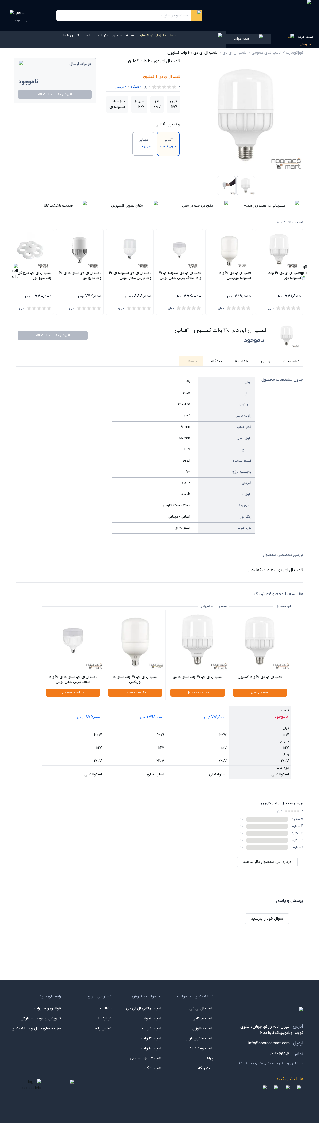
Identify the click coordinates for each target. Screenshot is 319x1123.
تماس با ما (71, 35)
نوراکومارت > (293, 52)
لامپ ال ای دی (169, 76)
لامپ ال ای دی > (232, 52)
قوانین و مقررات (110, 35)
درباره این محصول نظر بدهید (267, 861)
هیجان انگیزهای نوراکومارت (157, 35)
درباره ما (88, 35)
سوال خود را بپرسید (267, 918)
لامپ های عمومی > (264, 52)
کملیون (148, 76)
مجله (130, 35)
